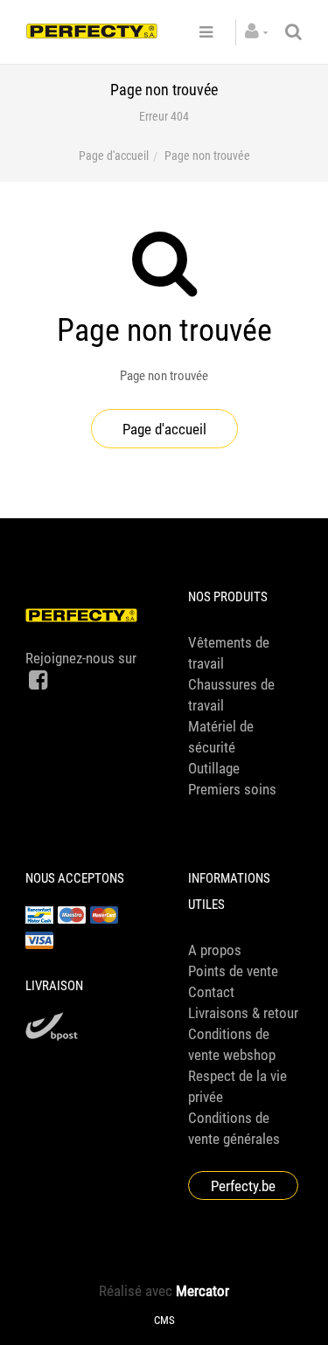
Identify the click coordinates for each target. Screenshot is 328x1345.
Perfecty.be (243, 1186)
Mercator (202, 1291)
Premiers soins (232, 789)
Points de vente (233, 971)
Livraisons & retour (243, 1013)
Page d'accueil (114, 156)
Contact (211, 992)
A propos (214, 950)
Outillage (214, 768)
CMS (164, 1320)
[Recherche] (293, 32)
